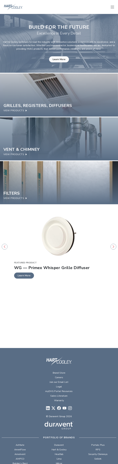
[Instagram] (70, 408)
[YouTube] (64, 408)
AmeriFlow (20, 449)
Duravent (59, 445)
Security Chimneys (97, 454)
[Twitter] (53, 408)
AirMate (20, 445)
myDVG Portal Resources (59, 391)
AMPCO (20, 458)
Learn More (59, 59)
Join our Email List (59, 382)
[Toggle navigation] (112, 7)
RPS (98, 449)
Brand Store (59, 372)
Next (113, 247)
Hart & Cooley (59, 449)
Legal (59, 386)
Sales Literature (58, 395)
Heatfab (59, 454)
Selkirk (98, 458)
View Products (13, 110)
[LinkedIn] (48, 408)
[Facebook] (59, 408)
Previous (4, 247)
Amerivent (20, 454)
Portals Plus (98, 445)
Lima (59, 458)
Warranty (59, 400)
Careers (59, 377)
